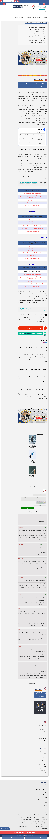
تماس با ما (16, 832)
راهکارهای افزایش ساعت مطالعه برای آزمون (42, 770)
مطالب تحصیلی (36, 17)
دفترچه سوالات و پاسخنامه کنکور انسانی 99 (32, 309)
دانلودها (33, 832)
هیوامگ (20, 832)
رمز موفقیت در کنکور (42, 775)
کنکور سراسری (28, 17)
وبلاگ (30, 832)
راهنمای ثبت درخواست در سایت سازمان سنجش (32, 183)
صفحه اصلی (44, 17)
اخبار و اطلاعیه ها (25, 832)
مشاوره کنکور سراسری (19, 17)
